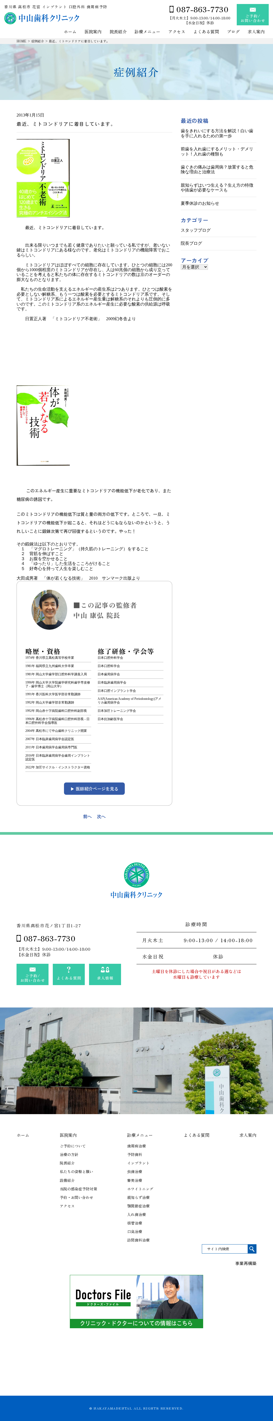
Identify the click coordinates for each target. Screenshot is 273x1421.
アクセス (176, 32)
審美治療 (134, 1180)
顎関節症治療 (138, 1206)
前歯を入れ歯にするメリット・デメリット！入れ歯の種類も (217, 151)
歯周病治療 (136, 1146)
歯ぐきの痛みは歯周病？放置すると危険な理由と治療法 (217, 169)
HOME (21, 41)
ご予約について (73, 1146)
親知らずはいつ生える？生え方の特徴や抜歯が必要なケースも (217, 187)
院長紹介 (118, 32)
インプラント (138, 1163)
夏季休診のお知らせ (200, 203)
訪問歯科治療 (138, 1240)
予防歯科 (134, 1154)
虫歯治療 (134, 1171)
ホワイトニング (140, 1188)
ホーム (70, 32)
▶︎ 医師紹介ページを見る (94, 788)
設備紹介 (67, 1180)
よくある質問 (206, 32)
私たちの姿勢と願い (76, 1171)
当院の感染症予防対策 (78, 1188)
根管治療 (134, 1223)
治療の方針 (69, 1154)
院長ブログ (191, 243)
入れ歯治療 (136, 1214)
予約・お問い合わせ (76, 1197)
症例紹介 (37, 41)
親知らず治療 (138, 1197)
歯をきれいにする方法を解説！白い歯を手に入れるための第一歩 (217, 133)
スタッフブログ (196, 230)
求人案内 (256, 32)
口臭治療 (134, 1231)
